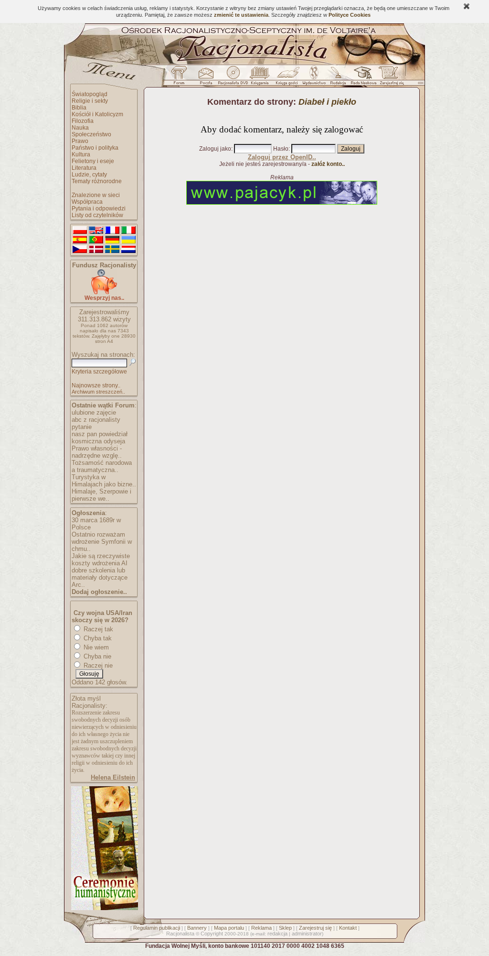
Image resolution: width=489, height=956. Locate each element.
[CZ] (80, 249)
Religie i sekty (90, 101)
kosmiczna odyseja (98, 441)
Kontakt (348, 928)
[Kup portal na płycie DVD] (233, 78)
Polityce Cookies (350, 15)
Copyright (212, 933)
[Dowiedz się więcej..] (104, 908)
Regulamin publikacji (156, 928)
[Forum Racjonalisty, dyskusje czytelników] (181, 78)
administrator (307, 933)
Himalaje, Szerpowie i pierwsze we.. (101, 495)
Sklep (285, 928)
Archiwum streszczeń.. (98, 392)
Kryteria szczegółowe (99, 371)
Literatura (84, 168)
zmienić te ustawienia (241, 15)
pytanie (82, 426)
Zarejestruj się (315, 928)
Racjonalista (180, 933)
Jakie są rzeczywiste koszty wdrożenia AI (101, 559)
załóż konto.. (328, 164)
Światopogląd (89, 94)
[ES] (80, 240)
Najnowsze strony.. (96, 385)
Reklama (261, 928)
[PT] (96, 240)
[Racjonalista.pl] (244, 63)
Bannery (197, 928)
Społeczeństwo (91, 134)
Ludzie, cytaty (89, 174)
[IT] (128, 230)
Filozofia (83, 121)
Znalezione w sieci (96, 195)
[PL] (80, 230)
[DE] (112, 240)
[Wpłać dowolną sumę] (104, 292)
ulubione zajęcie (94, 412)
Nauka (80, 127)
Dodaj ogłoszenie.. (99, 591)
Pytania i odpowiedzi (99, 208)
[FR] (112, 230)
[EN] (96, 230)
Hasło (280, 148)
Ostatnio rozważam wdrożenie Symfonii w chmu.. (102, 541)
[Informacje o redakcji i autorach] (337, 78)
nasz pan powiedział (100, 434)
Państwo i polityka (95, 147)
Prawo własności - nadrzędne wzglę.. (97, 452)
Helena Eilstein (113, 777)
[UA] (128, 240)
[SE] (112, 249)
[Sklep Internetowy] (260, 78)
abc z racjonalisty (96, 419)
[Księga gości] (288, 78)
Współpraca (87, 201)
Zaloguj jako (215, 148)
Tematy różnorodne (97, 181)
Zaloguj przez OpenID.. (282, 157)
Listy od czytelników (97, 215)
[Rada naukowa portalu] (362, 78)
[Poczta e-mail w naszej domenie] (205, 78)
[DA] (96, 249)
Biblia (79, 107)
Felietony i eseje (93, 161)
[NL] (128, 249)
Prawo (80, 141)
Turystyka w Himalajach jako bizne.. (104, 480)
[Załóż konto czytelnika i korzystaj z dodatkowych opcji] (389, 78)
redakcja (277, 933)
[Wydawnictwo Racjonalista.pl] (314, 78)
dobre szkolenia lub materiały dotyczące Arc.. (100, 577)
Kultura (81, 154)
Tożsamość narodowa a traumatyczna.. (102, 466)
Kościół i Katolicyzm (97, 114)
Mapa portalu (229, 928)
